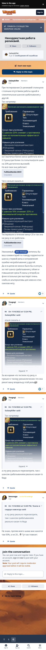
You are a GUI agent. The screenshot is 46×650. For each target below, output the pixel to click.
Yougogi (12, 302)
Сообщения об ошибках (26, 55)
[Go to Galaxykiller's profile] (6, 54)
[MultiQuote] (3, 294)
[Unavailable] (23, 105)
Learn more (5, 4)
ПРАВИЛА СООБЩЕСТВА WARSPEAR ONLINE (16, 27)
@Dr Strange (21, 252)
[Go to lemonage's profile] (4, 497)
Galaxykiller (14, 53)
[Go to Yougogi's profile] (4, 303)
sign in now (18, 558)
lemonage (13, 496)
